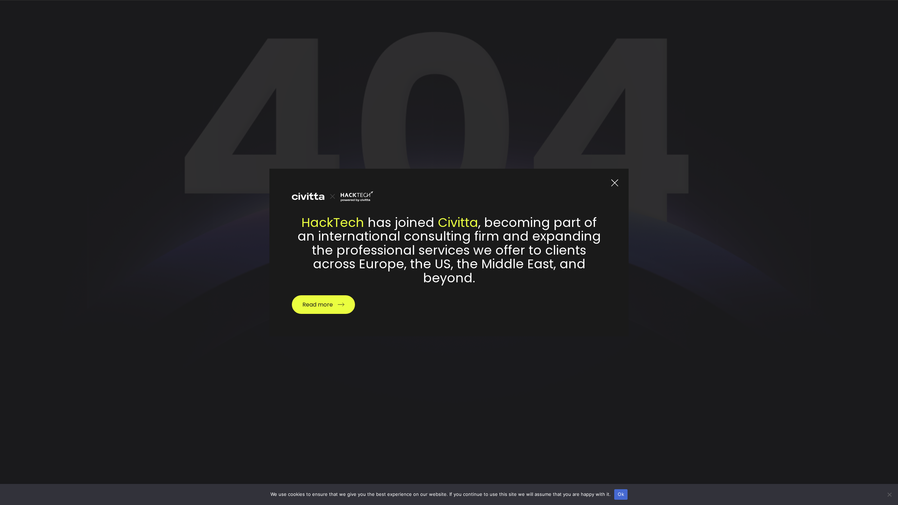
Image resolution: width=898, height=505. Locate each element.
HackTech (332, 222)
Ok (621, 494)
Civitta (458, 222)
